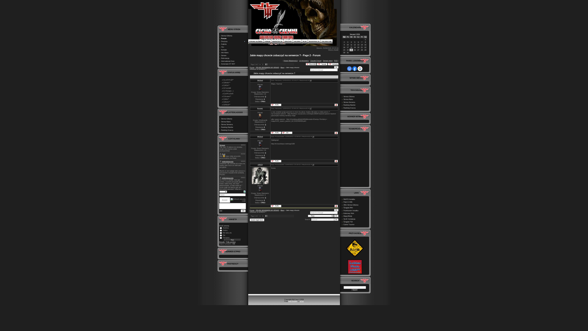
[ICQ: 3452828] (287, 133)
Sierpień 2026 (355, 34)
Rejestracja (314, 41)
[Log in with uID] (349, 68)
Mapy (282, 67)
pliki (305, 41)
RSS (335, 61)
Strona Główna (255, 41)
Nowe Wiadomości (291, 61)
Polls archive (231, 242)
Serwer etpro (328, 61)
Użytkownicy (304, 61)
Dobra (225, 230)
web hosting (292, 301)
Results (222, 242)
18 (313, 136)
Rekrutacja (277, 41)
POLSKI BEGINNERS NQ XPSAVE (267, 67)
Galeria (297, 41)
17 (311, 108)
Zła (224, 235)
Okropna (226, 238)
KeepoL (260, 108)
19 (313, 165)
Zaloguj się (327, 41)
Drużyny (288, 41)
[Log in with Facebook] (354, 68)
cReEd (260, 165)
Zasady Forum (315, 61)
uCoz (302, 301)
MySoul (260, 80)
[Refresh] (245, 191)
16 (311, 80)
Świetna (226, 228)
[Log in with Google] (360, 68)
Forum (267, 41)
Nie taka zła (227, 233)
